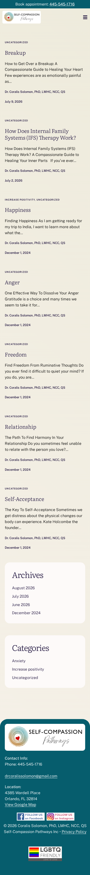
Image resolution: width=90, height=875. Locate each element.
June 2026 (21, 604)
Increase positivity (20, 199)
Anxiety (18, 661)
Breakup (15, 52)
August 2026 (23, 588)
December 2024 (26, 613)
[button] (79, 869)
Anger (12, 282)
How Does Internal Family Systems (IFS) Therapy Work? (40, 134)
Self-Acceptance (24, 499)
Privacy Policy (74, 831)
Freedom (16, 354)
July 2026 (20, 596)
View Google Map (20, 804)
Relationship (20, 426)
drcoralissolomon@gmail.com (31, 776)
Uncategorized (16, 42)
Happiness (18, 210)
